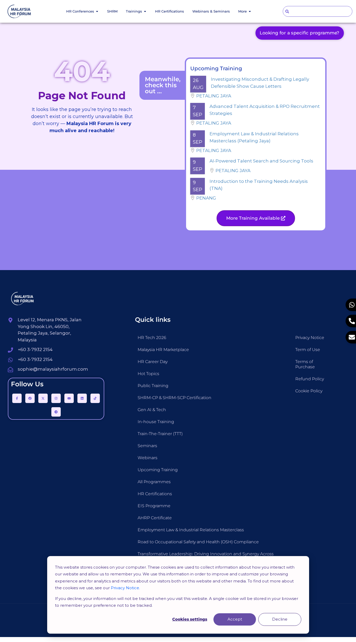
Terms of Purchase (305, 364)
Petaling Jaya (213, 95)
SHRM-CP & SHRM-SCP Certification (174, 397)
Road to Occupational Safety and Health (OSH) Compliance (198, 541)
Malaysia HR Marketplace (163, 349)
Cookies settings (189, 619)
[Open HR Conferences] (97, 11)
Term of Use (307, 349)
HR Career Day (153, 361)
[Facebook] (30, 398)
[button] (256, 218)
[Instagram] (56, 398)
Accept (235, 619)
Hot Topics (148, 373)
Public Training (153, 385)
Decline (279, 619)
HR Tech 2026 (152, 337)
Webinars (147, 457)
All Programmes (154, 481)
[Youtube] (69, 398)
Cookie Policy (308, 390)
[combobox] (318, 11)
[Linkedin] (82, 398)
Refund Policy (309, 378)
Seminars (147, 445)
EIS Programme (154, 505)
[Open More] (249, 11)
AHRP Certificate (155, 517)
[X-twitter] (43, 398)
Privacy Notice (309, 337)
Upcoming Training (158, 469)
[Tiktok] (95, 398)
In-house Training (156, 421)
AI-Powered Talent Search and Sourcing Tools (261, 161)
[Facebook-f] (17, 398)
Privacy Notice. (125, 587)
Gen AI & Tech (152, 409)
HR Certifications (155, 493)
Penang (206, 198)
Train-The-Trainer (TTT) (160, 433)
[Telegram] (56, 412)
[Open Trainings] (145, 11)
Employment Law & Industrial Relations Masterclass (191, 529)
